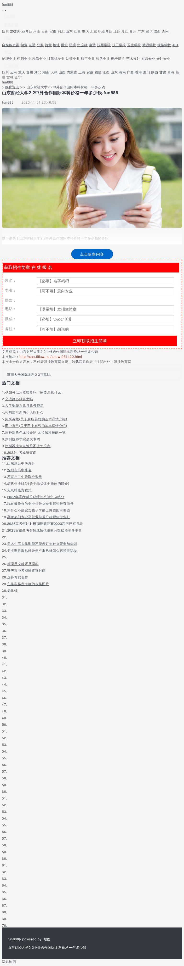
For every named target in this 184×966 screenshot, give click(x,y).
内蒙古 (72, 72)
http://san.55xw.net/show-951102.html (50, 356)
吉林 (9, 77)
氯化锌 (12, 590)
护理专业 (9, 58)
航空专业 (88, 58)
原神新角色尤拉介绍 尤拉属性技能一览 (35, 432)
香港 (138, 72)
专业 (7, 51)
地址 (56, 44)
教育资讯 (11, 24)
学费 (24, 44)
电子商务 (118, 58)
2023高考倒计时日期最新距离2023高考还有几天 (45, 523)
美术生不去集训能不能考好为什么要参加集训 (42, 543)
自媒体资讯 (10, 44)
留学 (149, 31)
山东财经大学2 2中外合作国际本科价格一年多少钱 (58, 351)
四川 (5, 31)
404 (175, 44)
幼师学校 (149, 44)
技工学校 (119, 44)
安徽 (53, 31)
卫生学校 (134, 44)
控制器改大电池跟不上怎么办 (28, 445)
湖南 (165, 31)
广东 (141, 31)
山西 (62, 72)
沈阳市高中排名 (19, 469)
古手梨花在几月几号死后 (24, 405)
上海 (81, 72)
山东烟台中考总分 (21, 463)
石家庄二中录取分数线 (24, 476)
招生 (7, 38)
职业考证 (105, 31)
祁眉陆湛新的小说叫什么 (24, 412)
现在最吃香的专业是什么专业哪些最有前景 (40, 503)
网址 (64, 44)
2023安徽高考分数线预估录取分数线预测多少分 (44, 530)
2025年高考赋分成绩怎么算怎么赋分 (35, 496)
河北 (61, 31)
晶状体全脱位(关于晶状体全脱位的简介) (38, 483)
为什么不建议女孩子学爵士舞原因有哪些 (38, 510)
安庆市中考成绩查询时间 (26, 570)
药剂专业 (24, 58)
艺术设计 (133, 58)
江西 (77, 31)
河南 (36, 31)
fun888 (7, 4)
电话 (32, 44)
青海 (170, 72)
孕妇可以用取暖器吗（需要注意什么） (34, 392)
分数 (40, 44)
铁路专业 (103, 58)
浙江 (124, 31)
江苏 (116, 31)
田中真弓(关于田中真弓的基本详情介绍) (36, 425)
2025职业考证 (21, 31)
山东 (69, 31)
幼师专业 (73, 58)
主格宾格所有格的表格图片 (28, 583)
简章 (48, 44)
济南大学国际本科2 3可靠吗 (29, 374)
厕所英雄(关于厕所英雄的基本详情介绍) (36, 418)
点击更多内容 (92, 254)
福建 (98, 72)
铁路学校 (164, 44)
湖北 (37, 72)
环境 (72, 44)
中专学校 (11, 65)
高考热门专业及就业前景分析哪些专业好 (38, 516)
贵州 (132, 31)
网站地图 (9, 961)
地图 (47, 939)
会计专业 (163, 58)
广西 (130, 72)
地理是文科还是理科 (23, 563)
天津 (54, 72)
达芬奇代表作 (17, 577)
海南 (122, 72)
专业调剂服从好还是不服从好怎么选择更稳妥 (42, 550)
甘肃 (162, 72)
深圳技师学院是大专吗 (22, 439)
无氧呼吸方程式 (19, 490)
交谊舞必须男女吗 (19, 398)
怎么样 (82, 44)
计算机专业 (56, 58)
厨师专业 (148, 58)
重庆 (85, 31)
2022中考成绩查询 (21, 452)
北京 (93, 31)
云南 (44, 31)
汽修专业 (39, 58)
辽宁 (18, 77)
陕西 (157, 31)
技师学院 (104, 44)
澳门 (146, 72)
